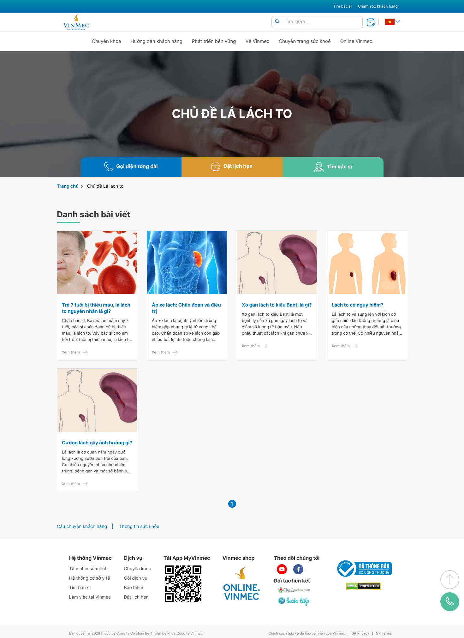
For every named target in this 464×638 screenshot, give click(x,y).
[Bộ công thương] (363, 568)
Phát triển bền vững (214, 41)
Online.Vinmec (356, 41)
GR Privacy (360, 633)
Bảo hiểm (133, 587)
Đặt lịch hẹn (136, 597)
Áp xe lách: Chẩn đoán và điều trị (186, 308)
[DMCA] (363, 586)
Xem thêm (71, 352)
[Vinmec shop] (241, 583)
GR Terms (384, 633)
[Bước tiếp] (294, 601)
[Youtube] (282, 569)
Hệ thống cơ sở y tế (89, 578)
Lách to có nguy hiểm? (358, 305)
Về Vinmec (258, 41)
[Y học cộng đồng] (294, 590)
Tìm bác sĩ (342, 6)
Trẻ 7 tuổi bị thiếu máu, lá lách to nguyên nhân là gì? (96, 308)
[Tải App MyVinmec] (183, 583)
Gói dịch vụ (135, 578)
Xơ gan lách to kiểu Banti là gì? (277, 305)
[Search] (277, 22)
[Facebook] (298, 569)
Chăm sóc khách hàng (378, 6)
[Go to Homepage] (76, 22)
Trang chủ (68, 186)
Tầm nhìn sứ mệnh (88, 568)
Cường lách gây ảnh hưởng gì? (97, 443)
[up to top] (449, 579)
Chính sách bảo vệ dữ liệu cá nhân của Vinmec (307, 633)
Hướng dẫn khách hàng (157, 41)
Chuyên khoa (106, 41)
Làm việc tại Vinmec (90, 597)
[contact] (449, 601)
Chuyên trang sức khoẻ (304, 41)
